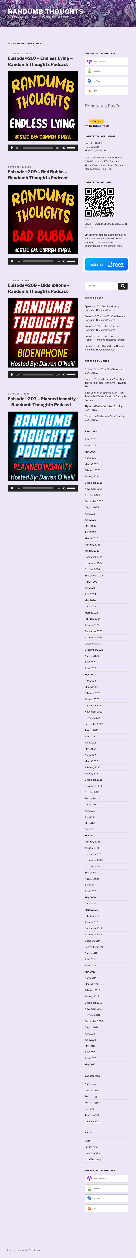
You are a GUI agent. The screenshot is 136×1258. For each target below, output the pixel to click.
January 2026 (92, 476)
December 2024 (93, 556)
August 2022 (92, 730)
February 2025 (92, 544)
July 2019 (90, 959)
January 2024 (92, 625)
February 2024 (92, 618)
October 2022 (92, 717)
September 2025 (94, 501)
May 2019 (90, 971)
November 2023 (93, 637)
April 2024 (90, 606)
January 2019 (92, 996)
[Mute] (64, 147)
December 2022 (93, 705)
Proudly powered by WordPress (23, 1250)
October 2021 (92, 792)
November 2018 (93, 1008)
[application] (43, 148)
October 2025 (92, 495)
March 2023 (91, 687)
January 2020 (92, 922)
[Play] (12, 147)
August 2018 (92, 1027)
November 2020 (94, 860)
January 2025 (92, 550)
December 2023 (93, 631)
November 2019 (93, 934)
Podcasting (91, 1096)
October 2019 (92, 940)
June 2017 (90, 1058)
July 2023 (90, 662)
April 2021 (90, 829)
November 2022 (93, 711)
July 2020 (90, 885)
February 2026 (92, 470)
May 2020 (90, 897)
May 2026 (90, 451)
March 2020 (91, 909)
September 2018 (94, 1021)
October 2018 (92, 1014)
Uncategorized (92, 1121)
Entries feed (91, 1146)
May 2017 (90, 1064)
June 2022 (90, 742)
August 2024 (92, 581)
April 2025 (90, 532)
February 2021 (92, 841)
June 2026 (90, 445)
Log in (88, 1140)
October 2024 (92, 569)
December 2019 (93, 928)
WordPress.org (93, 1159)
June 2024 (90, 594)
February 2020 (93, 915)
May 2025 (90, 525)
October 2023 (92, 643)
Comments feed (93, 1153)
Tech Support (92, 1114)
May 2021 (90, 823)
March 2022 (91, 761)
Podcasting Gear (93, 1102)
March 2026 (91, 464)
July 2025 (90, 513)
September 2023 (94, 649)
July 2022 (90, 736)
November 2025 (93, 488)
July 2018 (90, 1033)
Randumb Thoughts (46, 11)
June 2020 (90, 891)
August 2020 (92, 878)
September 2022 (94, 724)
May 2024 (90, 600)
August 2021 (91, 804)
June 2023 (90, 668)
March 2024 (91, 612)
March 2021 (91, 835)
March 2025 (91, 538)
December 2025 (93, 482)
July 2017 (90, 1052)
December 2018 (93, 1002)
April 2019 (90, 977)
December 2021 (93, 779)
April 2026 (90, 457)
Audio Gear (91, 1084)
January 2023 (92, 699)
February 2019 (92, 990)
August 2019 (92, 953)
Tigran (88, 406)
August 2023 (92, 656)
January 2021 (92, 847)
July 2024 (90, 587)
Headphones (91, 1090)
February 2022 (92, 767)
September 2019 (94, 946)
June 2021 (90, 816)
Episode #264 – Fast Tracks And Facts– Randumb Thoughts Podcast (105, 383)
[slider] (71, 147)
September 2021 (94, 798)
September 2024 (94, 575)
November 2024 (93, 563)
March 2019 (91, 984)
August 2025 (92, 507)
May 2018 (90, 1045)
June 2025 (90, 519)
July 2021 (90, 810)
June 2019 (90, 965)
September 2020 (94, 872)
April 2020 (90, 903)
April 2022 (90, 755)
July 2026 (90, 439)
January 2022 (92, 773)
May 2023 (90, 674)
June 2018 (90, 1039)
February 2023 (92, 693)
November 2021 (93, 786)
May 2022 (90, 748)
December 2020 (93, 854)
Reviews (89, 1108)
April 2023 (90, 680)
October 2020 (92, 866)
